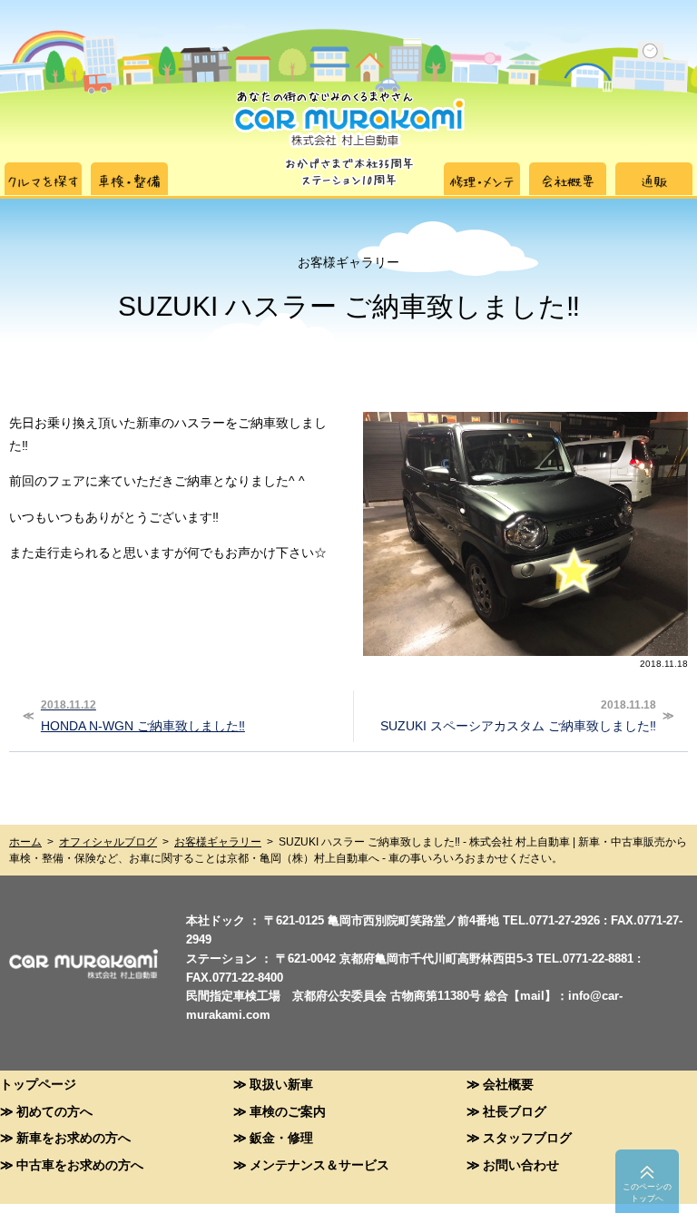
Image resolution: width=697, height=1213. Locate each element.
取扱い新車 (281, 1083)
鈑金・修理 (281, 1137)
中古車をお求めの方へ (79, 1164)
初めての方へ (54, 1111)
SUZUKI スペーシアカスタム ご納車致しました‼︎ (518, 716)
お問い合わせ (521, 1164)
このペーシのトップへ (647, 1192)
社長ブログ (514, 1111)
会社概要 (508, 1083)
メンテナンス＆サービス (319, 1164)
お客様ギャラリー (217, 842)
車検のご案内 (288, 1111)
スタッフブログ (527, 1137)
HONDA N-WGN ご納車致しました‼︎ (143, 716)
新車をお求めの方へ (73, 1137)
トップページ (38, 1083)
